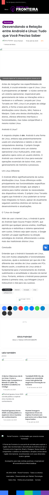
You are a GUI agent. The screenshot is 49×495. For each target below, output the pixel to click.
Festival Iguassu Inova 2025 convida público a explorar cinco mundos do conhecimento (11, 414)
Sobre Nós (12, 480)
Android (17, 290)
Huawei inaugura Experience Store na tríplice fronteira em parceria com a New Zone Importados (36, 415)
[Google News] (24, 299)
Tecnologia (8, 22)
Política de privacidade (25, 480)
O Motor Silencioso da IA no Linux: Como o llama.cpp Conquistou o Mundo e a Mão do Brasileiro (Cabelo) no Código (12, 381)
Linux (34, 290)
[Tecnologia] (24, 9)
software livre (8, 293)
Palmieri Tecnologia (35, 476)
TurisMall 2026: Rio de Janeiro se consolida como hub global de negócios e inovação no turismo (35, 380)
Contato (38, 480)
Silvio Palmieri (18, 41)
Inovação (26, 290)
